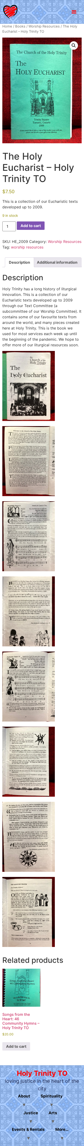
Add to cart (31, 225)
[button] (74, 45)
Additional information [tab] (57, 262)
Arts (53, 1113)
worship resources (27, 247)
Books (20, 26)
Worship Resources (44, 26)
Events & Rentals (28, 1129)
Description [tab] (19, 262)
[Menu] (74, 11)
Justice (30, 1113)
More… (62, 1129)
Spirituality (52, 1096)
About (24, 1096)
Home (7, 26)
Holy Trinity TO (42, 1073)
